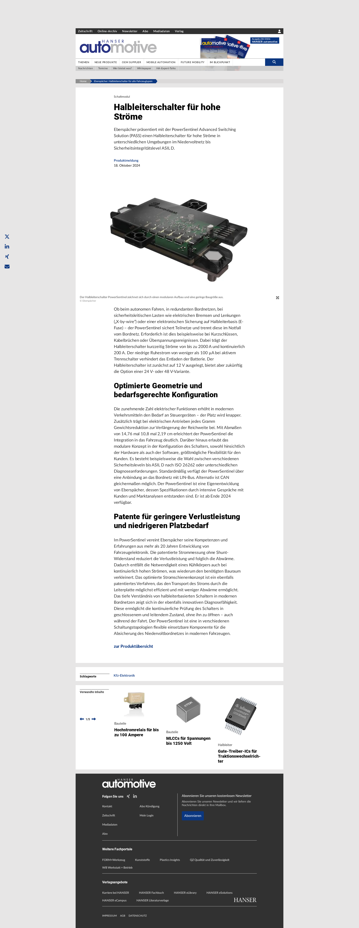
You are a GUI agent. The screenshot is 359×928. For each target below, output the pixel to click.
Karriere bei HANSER (115, 892)
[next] (94, 719)
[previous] (82, 719)
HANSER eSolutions (219, 892)
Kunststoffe (142, 860)
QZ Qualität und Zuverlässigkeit (209, 860)
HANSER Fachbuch (151, 892)
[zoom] (277, 297)
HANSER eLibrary (185, 892)
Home (83, 81)
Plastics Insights (170, 860)
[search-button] (274, 62)
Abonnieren (192, 815)
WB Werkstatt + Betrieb (117, 867)
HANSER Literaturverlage (152, 900)
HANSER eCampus (114, 900)
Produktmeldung (126, 160)
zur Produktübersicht (133, 646)
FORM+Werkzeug (113, 860)
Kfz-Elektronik (124, 675)
